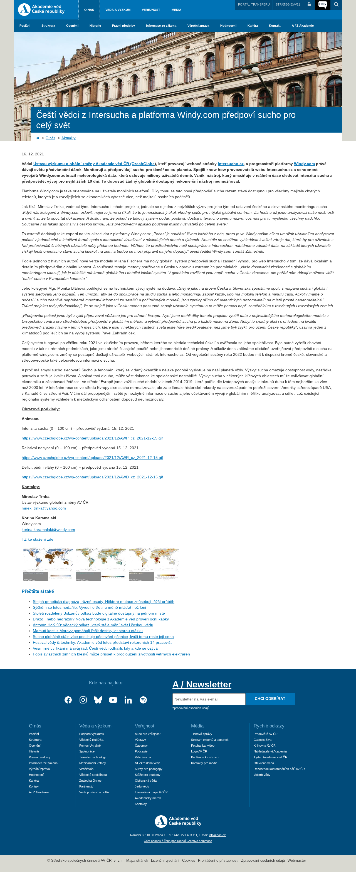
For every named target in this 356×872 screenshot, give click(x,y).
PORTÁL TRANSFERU (254, 4)
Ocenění (72, 25)
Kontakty (141, 804)
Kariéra (253, 25)
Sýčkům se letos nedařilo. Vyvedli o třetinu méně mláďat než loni (89, 607)
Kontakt (275, 25)
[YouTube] (113, 700)
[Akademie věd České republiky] (178, 826)
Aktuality (68, 138)
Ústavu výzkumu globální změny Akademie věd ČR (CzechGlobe (94, 164)
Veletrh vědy (262, 774)
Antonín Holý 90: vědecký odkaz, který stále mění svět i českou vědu (93, 625)
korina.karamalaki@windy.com (48, 529)
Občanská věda (146, 780)
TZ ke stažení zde (37, 539)
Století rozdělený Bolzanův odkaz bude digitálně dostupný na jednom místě (99, 613)
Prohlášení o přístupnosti (218, 861)
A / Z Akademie (303, 25)
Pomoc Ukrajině (90, 745)
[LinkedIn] (128, 700)
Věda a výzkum (117, 9)
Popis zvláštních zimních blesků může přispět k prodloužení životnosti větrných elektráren (111, 654)
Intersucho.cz (231, 164)
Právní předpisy (123, 25)
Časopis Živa (262, 739)
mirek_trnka (32, 508)
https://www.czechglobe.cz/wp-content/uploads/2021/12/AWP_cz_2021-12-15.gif (92, 438)
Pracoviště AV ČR (266, 734)
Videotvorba (143, 757)
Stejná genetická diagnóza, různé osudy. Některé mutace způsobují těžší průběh (103, 601)
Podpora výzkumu (91, 734)
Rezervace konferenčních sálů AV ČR (279, 769)
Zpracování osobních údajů (263, 861)
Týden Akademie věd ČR (270, 757)
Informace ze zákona (161, 25)
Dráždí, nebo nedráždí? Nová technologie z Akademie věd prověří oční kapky (101, 619)
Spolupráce (87, 751)
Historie (95, 25)
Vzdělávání (86, 769)
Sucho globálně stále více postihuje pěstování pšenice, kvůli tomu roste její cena (103, 636)
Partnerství (86, 786)
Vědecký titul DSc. (91, 739)
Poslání (24, 25)
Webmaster (297, 861)
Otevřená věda (264, 763)
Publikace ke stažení (205, 757)
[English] (322, 5)
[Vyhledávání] (336, 5)
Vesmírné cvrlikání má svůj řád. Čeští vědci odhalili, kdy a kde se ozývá (95, 648)
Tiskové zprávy (201, 734)
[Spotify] (143, 700)
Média (176, 9)
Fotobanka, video (202, 745)
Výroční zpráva (198, 25)
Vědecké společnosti (93, 774)
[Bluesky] (98, 700)
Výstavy (140, 739)
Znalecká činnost (90, 780)
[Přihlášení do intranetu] (309, 5)
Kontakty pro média (204, 763)
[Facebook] (68, 700)
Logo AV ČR (199, 751)
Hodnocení (228, 25)
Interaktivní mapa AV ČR (151, 792)
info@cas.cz (217, 835)
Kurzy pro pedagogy (148, 769)
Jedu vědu (142, 786)
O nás (89, 9)
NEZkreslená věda (147, 763)
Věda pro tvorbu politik (94, 792)
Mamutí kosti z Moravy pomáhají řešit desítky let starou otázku (88, 630)
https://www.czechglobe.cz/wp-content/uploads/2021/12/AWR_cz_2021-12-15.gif (92, 457)
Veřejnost (151, 9)
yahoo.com (56, 508)
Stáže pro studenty (147, 774)
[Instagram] (83, 700)
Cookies (188, 861)
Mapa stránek (137, 861)
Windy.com (304, 164)
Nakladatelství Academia (270, 751)
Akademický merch (148, 798)
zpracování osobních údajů (190, 708)
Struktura (48, 25)
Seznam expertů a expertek (210, 739)
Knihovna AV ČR (265, 745)
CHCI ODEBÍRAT (270, 698)
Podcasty (141, 751)
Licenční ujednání (165, 861)
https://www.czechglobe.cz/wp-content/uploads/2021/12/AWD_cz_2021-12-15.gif (92, 477)
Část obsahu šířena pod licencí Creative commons (178, 841)
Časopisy (141, 745)
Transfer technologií (92, 757)
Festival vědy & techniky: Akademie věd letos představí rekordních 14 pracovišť (102, 642)
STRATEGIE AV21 (288, 4)
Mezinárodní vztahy (92, 763)
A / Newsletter (201, 684)
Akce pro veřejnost (147, 734)
